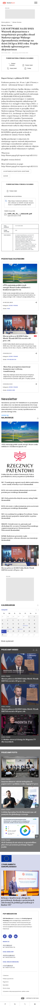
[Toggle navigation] (35, 2)
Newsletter (5, 985)
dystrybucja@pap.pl (9, 955)
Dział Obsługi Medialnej (11, 962)
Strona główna (5, 22)
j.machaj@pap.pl (8, 965)
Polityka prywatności (8, 978)
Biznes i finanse (17, 22)
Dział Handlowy (8, 952)
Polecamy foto (9, 752)
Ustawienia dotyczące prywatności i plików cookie (16, 991)
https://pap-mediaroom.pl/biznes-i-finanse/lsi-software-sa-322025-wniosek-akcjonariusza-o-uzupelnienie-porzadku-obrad (21, 202)
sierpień (4, 610)
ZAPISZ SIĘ (5, 415)
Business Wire (11, 390)
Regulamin (6, 982)
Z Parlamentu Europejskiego (8, 865)
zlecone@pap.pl (7, 945)
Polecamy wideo (9, 649)
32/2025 (5, 176)
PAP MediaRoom (11, 359)
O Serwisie (5, 975)
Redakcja (6, 941)
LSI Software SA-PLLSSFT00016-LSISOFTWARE (16, 171)
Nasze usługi (6, 988)
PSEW (8, 308)
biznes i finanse (5, 676)
